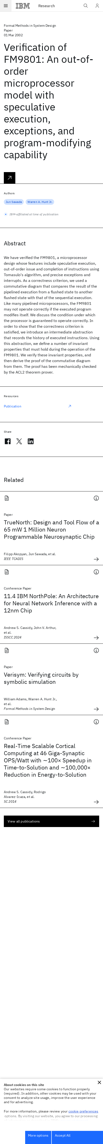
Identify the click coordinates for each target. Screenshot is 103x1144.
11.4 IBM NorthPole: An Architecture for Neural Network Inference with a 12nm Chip (51, 603)
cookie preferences (83, 1111)
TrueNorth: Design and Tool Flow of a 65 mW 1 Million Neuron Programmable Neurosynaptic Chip (51, 529)
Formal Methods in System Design (30, 25)
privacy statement (74, 1120)
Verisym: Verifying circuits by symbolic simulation (41, 678)
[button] (99, 1082)
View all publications (24, 821)
